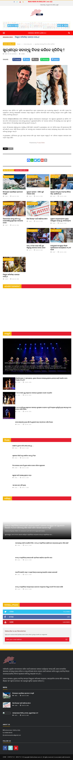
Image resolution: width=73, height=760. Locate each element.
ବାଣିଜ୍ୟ (7, 498)
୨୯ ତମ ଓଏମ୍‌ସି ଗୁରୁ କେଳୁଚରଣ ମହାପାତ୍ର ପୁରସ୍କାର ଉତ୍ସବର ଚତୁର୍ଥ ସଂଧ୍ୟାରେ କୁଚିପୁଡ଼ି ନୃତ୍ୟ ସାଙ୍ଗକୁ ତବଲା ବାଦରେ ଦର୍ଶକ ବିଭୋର (43, 408)
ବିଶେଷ (7, 440)
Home (4, 757)
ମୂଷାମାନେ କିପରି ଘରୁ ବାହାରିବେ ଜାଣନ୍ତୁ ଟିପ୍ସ (24, 455)
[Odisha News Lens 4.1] (9, 660)
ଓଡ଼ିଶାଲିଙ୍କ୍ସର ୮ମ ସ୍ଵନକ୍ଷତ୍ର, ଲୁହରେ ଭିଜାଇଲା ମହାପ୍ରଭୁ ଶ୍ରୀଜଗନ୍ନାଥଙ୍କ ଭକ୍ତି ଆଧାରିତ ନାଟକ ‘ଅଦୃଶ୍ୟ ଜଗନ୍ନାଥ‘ (41, 379)
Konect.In (67, 757)
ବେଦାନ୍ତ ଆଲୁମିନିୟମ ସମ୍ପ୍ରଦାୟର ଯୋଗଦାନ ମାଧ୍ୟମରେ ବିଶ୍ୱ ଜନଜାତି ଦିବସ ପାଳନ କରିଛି (39, 587)
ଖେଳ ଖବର (55, 177)
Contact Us (11, 757)
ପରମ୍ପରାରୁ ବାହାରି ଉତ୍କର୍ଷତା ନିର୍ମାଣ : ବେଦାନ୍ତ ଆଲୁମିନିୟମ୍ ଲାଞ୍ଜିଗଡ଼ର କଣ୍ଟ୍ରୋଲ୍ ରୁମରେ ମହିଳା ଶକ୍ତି (41, 543)
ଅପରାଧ (54, 204)
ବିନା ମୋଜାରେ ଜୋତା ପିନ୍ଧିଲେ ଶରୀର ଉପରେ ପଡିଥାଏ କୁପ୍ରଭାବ (28, 465)
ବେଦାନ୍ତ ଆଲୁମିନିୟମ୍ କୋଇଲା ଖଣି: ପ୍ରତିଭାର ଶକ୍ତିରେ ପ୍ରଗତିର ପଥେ (33, 557)
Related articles (9, 170)
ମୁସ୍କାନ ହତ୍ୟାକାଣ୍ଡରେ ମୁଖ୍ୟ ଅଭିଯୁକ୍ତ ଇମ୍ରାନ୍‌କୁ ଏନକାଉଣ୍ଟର (60, 220)
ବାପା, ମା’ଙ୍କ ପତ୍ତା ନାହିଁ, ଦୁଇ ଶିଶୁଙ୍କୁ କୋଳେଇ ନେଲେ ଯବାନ (36, 247)
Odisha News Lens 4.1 (21, 170)
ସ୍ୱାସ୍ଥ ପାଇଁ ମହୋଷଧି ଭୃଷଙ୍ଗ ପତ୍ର (21, 475)
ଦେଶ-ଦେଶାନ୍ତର (9, 44)
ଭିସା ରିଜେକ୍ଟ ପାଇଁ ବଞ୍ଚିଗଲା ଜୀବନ (26, 37)
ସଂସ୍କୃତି (7, 333)
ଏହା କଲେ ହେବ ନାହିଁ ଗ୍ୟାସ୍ (19, 485)
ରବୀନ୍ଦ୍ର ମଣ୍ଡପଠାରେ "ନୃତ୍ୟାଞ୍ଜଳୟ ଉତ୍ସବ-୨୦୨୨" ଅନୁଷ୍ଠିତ (26, 363)
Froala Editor (41, 142)
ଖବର (5, 687)
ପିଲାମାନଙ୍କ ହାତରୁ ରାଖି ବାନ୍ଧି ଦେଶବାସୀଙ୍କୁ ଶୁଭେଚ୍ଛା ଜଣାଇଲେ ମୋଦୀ (13, 221)
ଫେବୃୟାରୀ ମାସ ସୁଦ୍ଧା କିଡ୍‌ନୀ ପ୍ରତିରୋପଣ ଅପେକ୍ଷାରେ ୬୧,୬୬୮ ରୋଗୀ (60, 248)
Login (57, 5)
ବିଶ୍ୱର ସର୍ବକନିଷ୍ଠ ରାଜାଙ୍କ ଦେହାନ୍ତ (11, 275)
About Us (18, 757)
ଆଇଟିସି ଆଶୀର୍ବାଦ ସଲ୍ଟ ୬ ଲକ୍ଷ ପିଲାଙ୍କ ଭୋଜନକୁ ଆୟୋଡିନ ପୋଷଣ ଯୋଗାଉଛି (36, 572)
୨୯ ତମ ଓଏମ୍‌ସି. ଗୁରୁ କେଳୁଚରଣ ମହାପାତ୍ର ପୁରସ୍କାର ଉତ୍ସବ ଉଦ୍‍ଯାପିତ (33, 393)
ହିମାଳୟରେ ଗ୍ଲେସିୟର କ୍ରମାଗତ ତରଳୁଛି (13, 193)
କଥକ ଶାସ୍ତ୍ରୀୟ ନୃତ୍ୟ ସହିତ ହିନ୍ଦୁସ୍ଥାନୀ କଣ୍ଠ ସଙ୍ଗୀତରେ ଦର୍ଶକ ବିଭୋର (34, 422)
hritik (10, 148)
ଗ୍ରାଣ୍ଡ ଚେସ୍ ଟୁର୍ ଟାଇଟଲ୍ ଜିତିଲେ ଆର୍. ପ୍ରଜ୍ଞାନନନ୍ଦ (60, 193)
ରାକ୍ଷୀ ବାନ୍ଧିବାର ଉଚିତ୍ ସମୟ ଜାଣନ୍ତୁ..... (23, 446)
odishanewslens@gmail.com (12, 735)
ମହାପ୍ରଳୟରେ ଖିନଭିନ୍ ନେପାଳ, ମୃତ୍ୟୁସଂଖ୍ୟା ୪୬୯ (25, 713)
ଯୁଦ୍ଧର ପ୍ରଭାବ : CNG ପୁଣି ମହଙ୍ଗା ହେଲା (35, 193)
